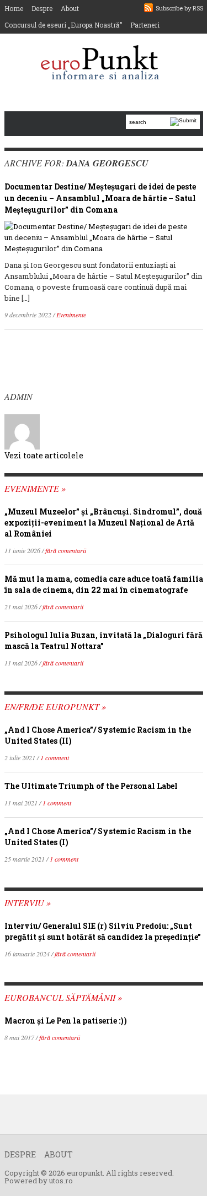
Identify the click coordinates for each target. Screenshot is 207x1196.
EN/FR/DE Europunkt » (55, 706)
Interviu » (27, 902)
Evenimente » (35, 488)
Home (13, 8)
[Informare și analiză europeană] (103, 63)
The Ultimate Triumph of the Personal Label (91, 786)
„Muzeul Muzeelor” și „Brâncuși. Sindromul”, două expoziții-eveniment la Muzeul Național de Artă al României (103, 522)
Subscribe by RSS (179, 8)
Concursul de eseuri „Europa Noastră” (63, 24)
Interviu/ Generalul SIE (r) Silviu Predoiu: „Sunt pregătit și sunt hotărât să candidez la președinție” (102, 931)
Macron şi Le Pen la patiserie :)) (65, 1020)
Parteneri (145, 24)
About (70, 8)
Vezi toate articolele (43, 455)
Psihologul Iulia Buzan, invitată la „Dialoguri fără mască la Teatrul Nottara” (103, 640)
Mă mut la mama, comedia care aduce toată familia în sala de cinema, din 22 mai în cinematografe (103, 584)
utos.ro (61, 1181)
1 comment (54, 757)
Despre (41, 8)
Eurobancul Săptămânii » (63, 997)
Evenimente (71, 314)
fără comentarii (65, 550)
